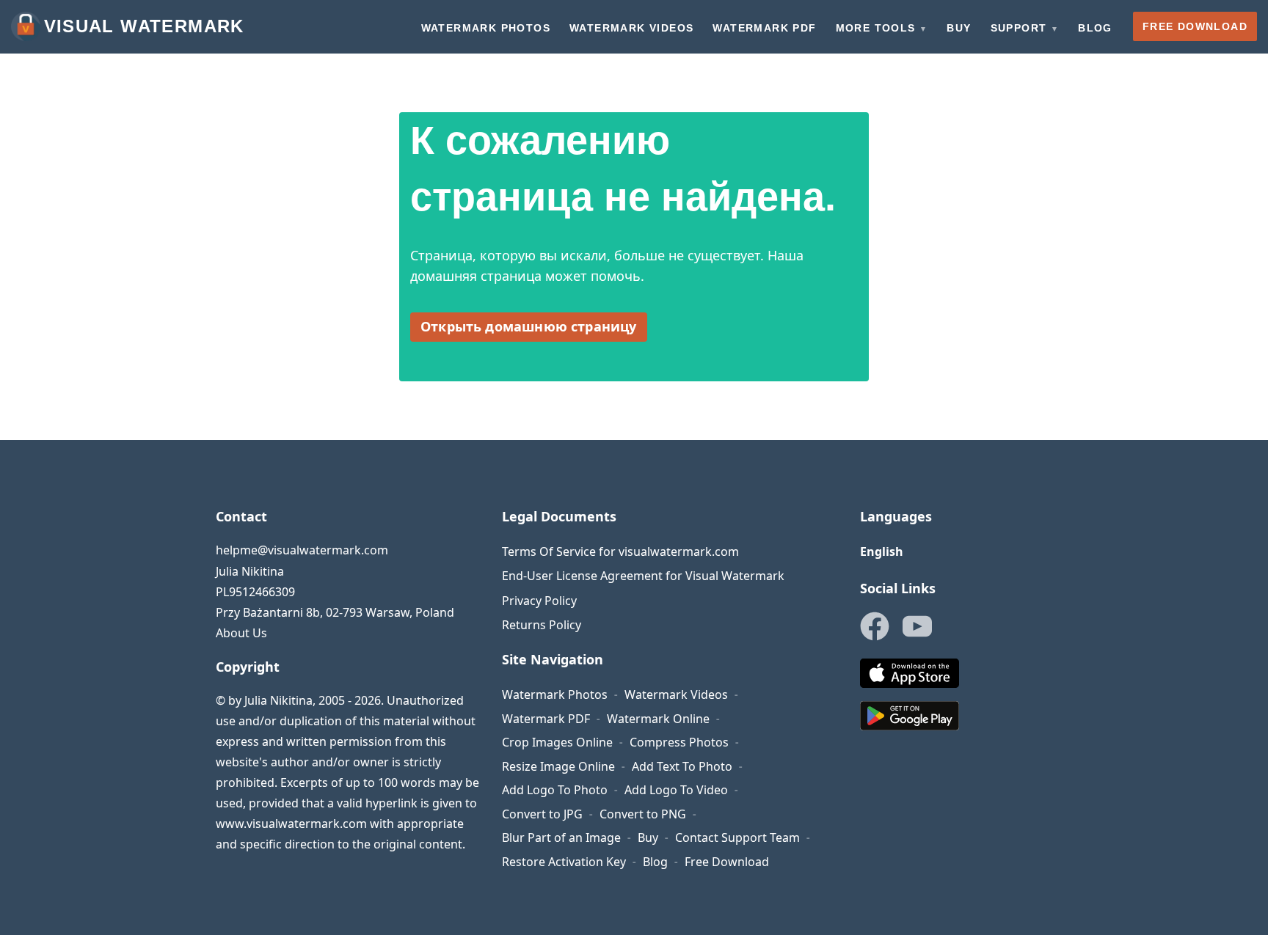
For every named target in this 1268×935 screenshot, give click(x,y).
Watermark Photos (555, 694)
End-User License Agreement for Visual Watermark (643, 576)
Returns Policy (541, 625)
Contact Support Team (737, 837)
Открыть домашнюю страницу (528, 326)
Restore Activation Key (564, 862)
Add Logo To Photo (555, 790)
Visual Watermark (144, 26)
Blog (655, 862)
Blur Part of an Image (561, 837)
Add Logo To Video (676, 790)
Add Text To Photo (682, 766)
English (881, 551)
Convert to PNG (643, 814)
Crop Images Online (557, 742)
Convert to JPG (542, 814)
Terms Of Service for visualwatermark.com (620, 551)
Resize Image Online (558, 766)
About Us (241, 633)
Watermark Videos (676, 694)
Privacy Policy (539, 601)
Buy (648, 837)
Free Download (727, 862)
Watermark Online (658, 719)
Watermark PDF (546, 719)
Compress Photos (679, 742)
